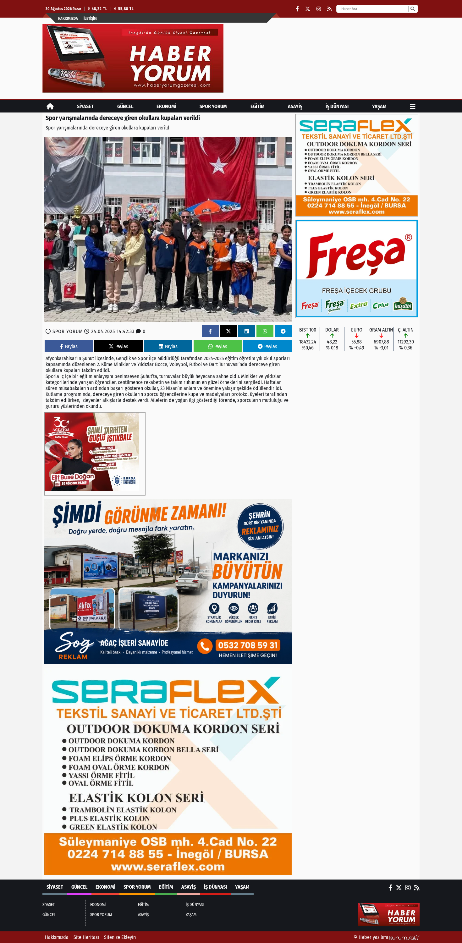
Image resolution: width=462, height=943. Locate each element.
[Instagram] (318, 9)
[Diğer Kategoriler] (413, 106)
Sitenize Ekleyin (120, 937)
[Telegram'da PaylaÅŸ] (283, 331)
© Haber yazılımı (371, 937)
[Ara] (412, 9)
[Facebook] (297, 9)
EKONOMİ (166, 106)
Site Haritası (86, 937)
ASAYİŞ (295, 106)
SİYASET (85, 106)
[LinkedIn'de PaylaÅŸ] (247, 331)
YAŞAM (379, 106)
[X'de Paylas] (228, 331)
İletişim (90, 18)
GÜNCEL (125, 106)
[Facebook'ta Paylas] (210, 331)
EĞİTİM (257, 106)
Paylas (71, 346)
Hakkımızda (68, 18)
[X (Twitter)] (307, 9)
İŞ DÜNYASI (337, 106)
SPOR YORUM (213, 106)
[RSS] (329, 9)
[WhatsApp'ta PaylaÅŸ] (265, 331)
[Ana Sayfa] (50, 106)
